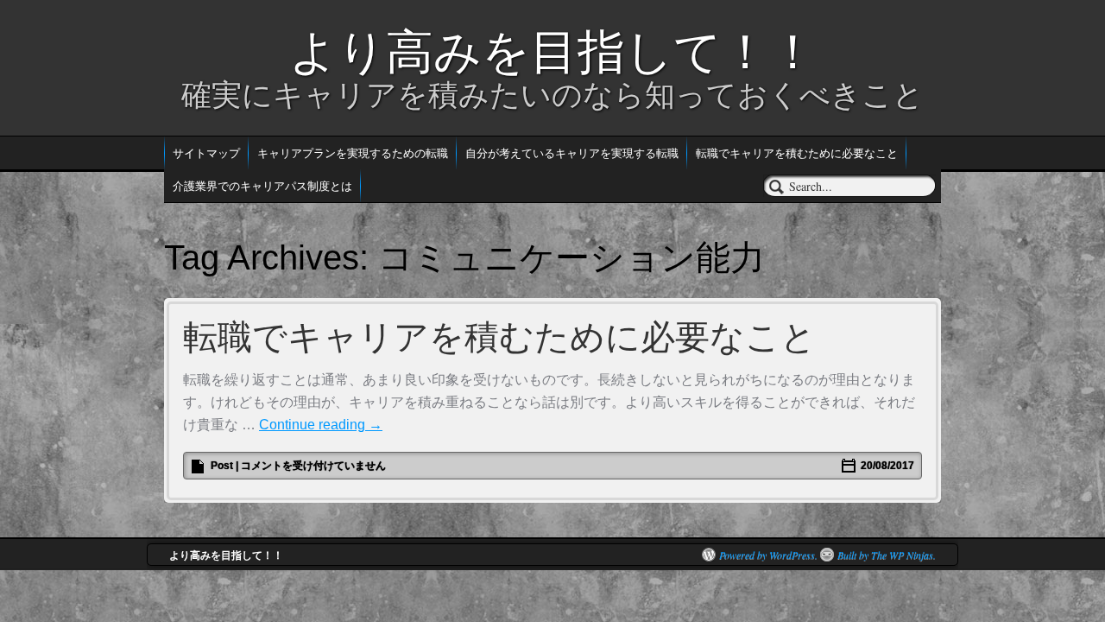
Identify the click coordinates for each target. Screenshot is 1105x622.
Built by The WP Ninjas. (886, 555)
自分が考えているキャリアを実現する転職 (572, 152)
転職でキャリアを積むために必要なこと (797, 152)
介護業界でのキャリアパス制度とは (262, 185)
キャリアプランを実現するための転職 (352, 152)
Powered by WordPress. (768, 555)
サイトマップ (206, 152)
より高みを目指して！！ (553, 52)
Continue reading (320, 424)
